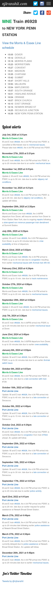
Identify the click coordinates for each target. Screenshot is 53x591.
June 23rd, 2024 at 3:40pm (15, 334)
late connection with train (36, 378)
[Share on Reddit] (48, 13)
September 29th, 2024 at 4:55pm (18, 299)
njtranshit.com (14, 3)
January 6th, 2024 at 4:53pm (16, 350)
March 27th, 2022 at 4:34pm (16, 534)
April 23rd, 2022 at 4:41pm (15, 496)
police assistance (42, 525)
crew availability (41, 344)
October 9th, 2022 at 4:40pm (16, 406)
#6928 (17, 141)
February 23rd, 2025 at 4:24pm (17, 268)
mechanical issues (40, 294)
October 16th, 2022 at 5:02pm (17, 387)
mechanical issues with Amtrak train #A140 (31, 262)
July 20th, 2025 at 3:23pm (15, 231)
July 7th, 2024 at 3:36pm (14, 315)
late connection (39, 397)
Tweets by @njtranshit (12, 581)
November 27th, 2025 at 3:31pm (18, 153)
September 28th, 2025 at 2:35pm (18, 206)
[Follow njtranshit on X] (35, 3)
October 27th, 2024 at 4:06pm (17, 284)
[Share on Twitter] (35, 13)
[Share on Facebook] (42, 13)
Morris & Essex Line (12, 138)
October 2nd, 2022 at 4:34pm (17, 424)
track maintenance (40, 278)
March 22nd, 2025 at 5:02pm (16, 249)
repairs (40, 219)
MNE (7, 21)
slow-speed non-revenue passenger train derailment (26, 222)
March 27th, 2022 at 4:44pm (16, 515)
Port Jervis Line (10, 391)
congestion (36, 259)
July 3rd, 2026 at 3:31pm (14, 134)
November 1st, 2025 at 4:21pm (17, 187)
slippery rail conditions (33, 197)
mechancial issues (37, 144)
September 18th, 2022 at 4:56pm (18, 462)
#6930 (20, 147)
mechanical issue (42, 163)
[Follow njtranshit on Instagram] (42, 3)
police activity (35, 490)
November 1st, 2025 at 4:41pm (17, 169)
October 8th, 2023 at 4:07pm (16, 368)
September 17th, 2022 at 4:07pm (18, 480)
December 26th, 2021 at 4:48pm (18, 552)
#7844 (45, 434)
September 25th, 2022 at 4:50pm (18, 443)
